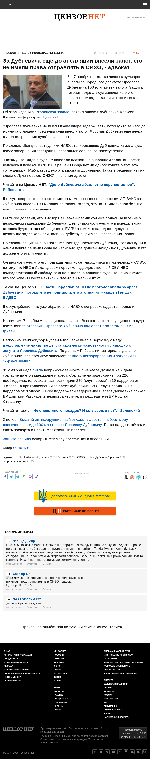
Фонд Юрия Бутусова (16, 662)
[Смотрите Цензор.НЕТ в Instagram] (126, 751)
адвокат (13, 457)
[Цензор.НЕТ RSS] (144, 751)
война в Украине (113, 710)
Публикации (60, 702)
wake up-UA (22, 574)
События (59, 658)
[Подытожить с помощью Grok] (144, 477)
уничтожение (111, 699)
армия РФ (109, 691)
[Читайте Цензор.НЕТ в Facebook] (94, 751)
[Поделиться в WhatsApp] (24, 476)
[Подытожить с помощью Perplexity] (138, 477)
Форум (57, 681)
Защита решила (17, 439)
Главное (58, 695)
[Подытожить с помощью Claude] (132, 477)
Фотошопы (60, 673)
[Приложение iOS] (138, 751)
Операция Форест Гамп (117, 651)
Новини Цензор (12, 677)
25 (137, 53)
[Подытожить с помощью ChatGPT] (126, 477)
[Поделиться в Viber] (30, 476)
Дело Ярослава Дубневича (43, 52)
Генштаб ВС (110, 706)
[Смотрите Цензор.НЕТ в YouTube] (113, 751)
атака (107, 713)
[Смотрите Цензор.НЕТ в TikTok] (119, 751)
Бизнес (58, 687)
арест (51, 457)
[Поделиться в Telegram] (17, 476)
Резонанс (59, 662)
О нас (7, 651)
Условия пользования (16, 670)
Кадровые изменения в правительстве (117, 668)
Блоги (57, 677)
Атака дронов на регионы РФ (120, 673)
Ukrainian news (12, 681)
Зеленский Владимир (116, 684)
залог (68, 457)
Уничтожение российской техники (123, 662)
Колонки (58, 706)
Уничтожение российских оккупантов (118, 657)
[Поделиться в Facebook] (5, 476)
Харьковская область (116, 717)
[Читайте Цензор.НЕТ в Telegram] (107, 751)
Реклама (8, 666)
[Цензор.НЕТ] (79, 17)
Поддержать (11, 658)
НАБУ (32, 457)
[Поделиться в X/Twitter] (11, 476)
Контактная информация (18, 655)
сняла (38, 370)
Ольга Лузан (22, 448)
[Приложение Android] (132, 751)
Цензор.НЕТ (53, 117)
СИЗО (85, 457)
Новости (12, 52)
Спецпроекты (61, 699)
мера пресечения (19, 461)
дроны (108, 687)
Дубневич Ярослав (110, 457)
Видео (57, 670)
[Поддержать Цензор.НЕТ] (75, 511)
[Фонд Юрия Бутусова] (75, 496)
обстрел (108, 680)
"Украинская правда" (53, 112)
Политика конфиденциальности (22, 673)
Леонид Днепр (24, 541)
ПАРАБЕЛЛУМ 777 (27, 599)
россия (108, 695)
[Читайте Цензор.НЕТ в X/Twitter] (101, 751)
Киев (106, 702)
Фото (57, 666)
